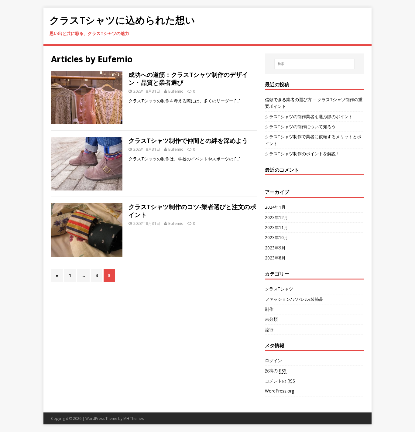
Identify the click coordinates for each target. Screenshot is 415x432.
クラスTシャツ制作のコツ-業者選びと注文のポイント (192, 211)
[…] (238, 101)
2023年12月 (276, 217)
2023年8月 (275, 258)
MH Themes (133, 418)
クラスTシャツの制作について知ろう (300, 126)
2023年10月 (276, 237)
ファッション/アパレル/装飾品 (294, 299)
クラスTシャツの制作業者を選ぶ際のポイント (309, 116)
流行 (269, 329)
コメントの (280, 381)
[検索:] (314, 64)
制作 (269, 309)
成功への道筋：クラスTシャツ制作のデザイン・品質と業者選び (188, 78)
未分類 (271, 319)
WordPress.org (279, 391)
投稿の (275, 370)
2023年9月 (275, 248)
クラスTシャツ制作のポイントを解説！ (302, 153)
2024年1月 (275, 207)
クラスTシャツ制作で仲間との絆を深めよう (188, 140)
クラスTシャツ (279, 289)
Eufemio (175, 91)
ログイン (273, 360)
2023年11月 (276, 227)
